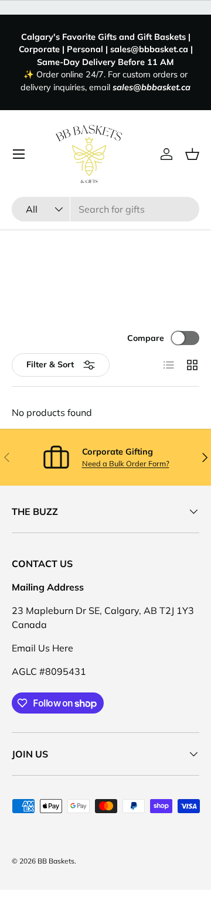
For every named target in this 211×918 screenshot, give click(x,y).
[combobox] (105, 209)
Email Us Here (42, 648)
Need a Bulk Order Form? (125, 463)
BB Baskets (56, 860)
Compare (145, 338)
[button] (192, 154)
